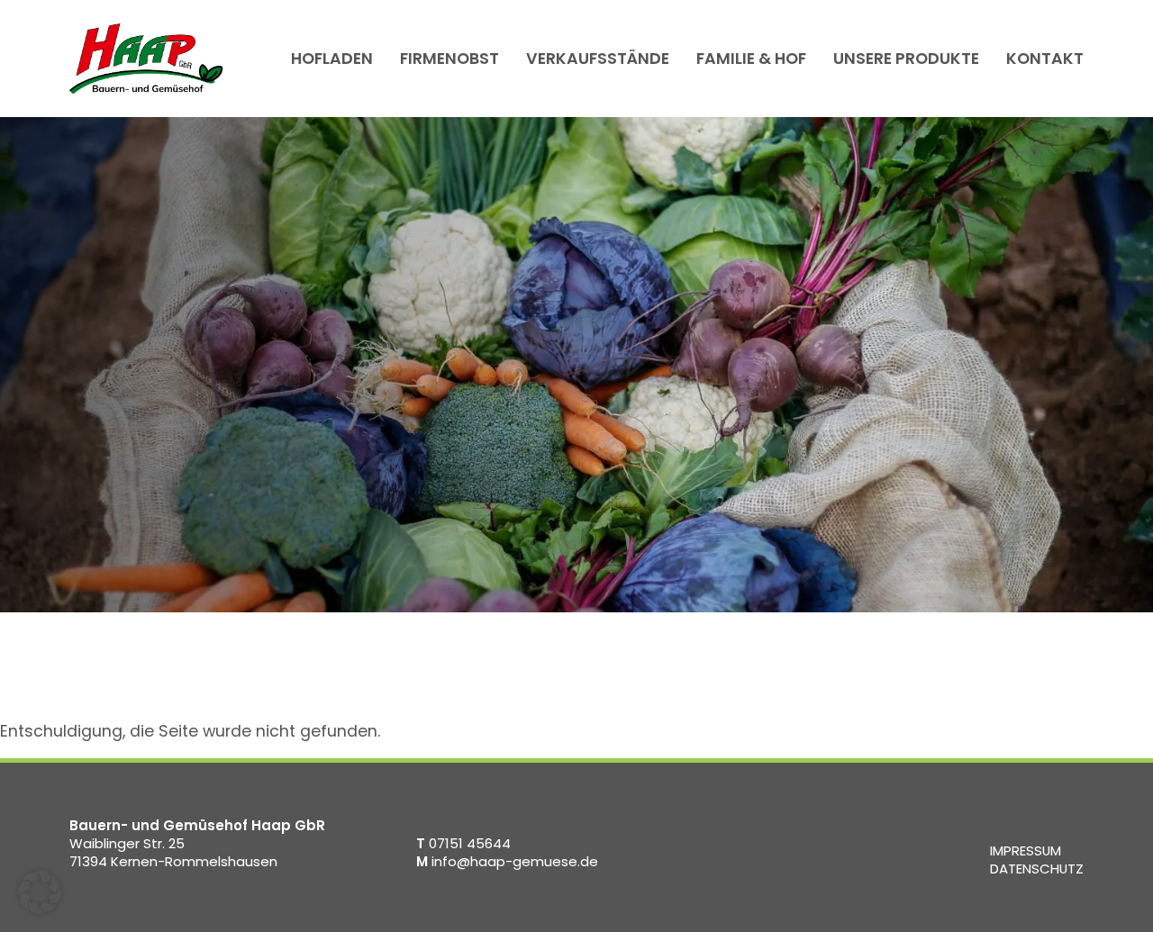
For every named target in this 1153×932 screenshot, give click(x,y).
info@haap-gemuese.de (507, 861)
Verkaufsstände (597, 58)
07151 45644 (463, 843)
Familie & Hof (751, 58)
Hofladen (332, 58)
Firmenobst (449, 58)
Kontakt (1045, 58)
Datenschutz (1037, 868)
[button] (39, 892)
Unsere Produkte (906, 58)
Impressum (1025, 850)
